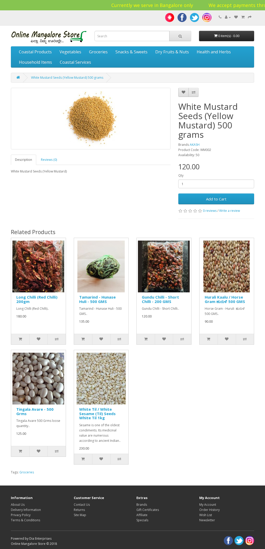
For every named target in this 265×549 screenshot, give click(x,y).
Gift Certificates (147, 510)
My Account (207, 504)
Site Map (80, 515)
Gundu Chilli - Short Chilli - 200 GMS (160, 299)
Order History (209, 510)
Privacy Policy (21, 515)
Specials (142, 520)
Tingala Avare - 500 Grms (35, 411)
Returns (79, 510)
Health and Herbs (214, 52)
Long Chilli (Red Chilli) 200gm (36, 299)
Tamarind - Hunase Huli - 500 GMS (97, 299)
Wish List (205, 515)
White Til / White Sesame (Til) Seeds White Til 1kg (97, 413)
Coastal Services (75, 62)
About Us (18, 504)
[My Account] (228, 17)
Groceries (98, 52)
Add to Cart (216, 198)
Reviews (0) (49, 159)
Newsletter (207, 520)
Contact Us (82, 504)
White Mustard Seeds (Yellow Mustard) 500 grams (67, 77)
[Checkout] (250, 17)
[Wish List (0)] (236, 17)
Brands (141, 504)
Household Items (35, 62)
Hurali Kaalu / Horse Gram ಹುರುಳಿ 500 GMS (225, 299)
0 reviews (210, 210)
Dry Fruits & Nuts (172, 52)
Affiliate (142, 515)
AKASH (195, 144)
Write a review (229, 210)
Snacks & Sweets (131, 52)
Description (23, 159)
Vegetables (70, 52)
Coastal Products (35, 52)
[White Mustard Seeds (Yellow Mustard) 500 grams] (91, 118)
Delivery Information (26, 510)
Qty (180, 175)
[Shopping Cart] (243, 17)
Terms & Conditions (25, 520)
